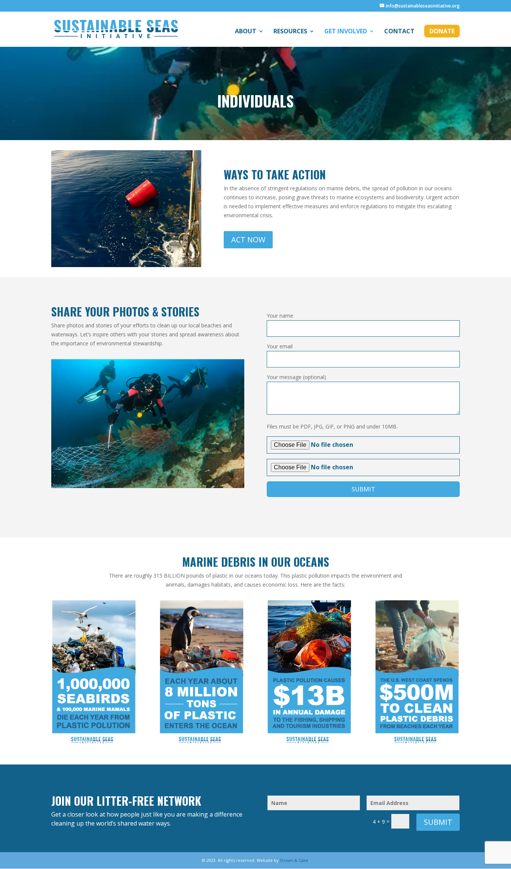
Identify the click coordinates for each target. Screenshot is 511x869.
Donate (442, 31)
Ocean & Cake (294, 860)
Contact (399, 31)
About (245, 31)
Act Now (248, 239)
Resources (290, 31)
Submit (438, 822)
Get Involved (345, 31)
